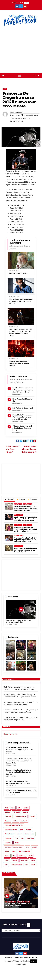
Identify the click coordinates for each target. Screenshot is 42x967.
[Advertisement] (21, 48)
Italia (26, 834)
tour (6, 864)
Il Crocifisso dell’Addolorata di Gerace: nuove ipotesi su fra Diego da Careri (25, 550)
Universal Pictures (16, 864)
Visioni (27, 901)
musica (34, 847)
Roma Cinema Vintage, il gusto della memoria (29, 449)
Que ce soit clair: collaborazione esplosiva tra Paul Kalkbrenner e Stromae (18, 772)
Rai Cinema (22, 856)
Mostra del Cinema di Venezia (13, 847)
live (22, 838)
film (21, 829)
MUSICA (16, 545)
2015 (12, 807)
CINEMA (16, 514)
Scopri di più (21, 964)
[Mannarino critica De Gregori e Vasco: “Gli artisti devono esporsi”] (21, 286)
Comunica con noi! (10, 734)
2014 (6, 807)
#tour (21, 121)
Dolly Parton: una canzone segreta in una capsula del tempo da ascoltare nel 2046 (25, 508)
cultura (16, 821)
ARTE (15, 504)
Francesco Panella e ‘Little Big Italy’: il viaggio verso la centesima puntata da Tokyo (25, 539)
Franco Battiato (9, 834)
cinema (25, 812)
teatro (33, 860)
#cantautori (27, 115)
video (33, 864)
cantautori (16, 812)
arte (19, 807)
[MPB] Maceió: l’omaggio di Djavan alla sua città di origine (21, 791)
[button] (35, 75)
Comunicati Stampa (20, 816)
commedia (8, 816)
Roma (6, 860)
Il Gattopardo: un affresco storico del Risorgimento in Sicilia (18, 904)
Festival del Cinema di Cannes (14, 825)
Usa (26, 864)
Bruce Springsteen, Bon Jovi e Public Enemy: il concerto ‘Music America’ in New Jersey (20, 332)
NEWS (24, 504)
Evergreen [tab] (21, 499)
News (4, 88)
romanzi (14, 860)
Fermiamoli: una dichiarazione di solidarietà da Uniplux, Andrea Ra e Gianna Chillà (19, 761)
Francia (28, 829)
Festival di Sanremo (11, 829)
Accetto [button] (34, 961)
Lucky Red (8, 842)
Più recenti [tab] (9, 499)
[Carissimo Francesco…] (21, 260)
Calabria (7, 812)
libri (16, 838)
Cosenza (7, 821)
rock (30, 856)
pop (14, 856)
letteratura (8, 838)
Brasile (26, 807)
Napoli (7, 851)
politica (7, 856)
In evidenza (20, 901)
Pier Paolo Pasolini (24, 851)
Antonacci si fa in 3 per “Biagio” (12, 449)
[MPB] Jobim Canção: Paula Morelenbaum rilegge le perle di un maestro (19, 750)
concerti (32, 816)
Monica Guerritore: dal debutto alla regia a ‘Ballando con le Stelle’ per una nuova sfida (25, 519)
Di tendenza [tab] (32, 499)
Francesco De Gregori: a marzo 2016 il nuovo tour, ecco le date (19, 621)
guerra (20, 834)
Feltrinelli (24, 821)
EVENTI (20, 504)
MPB (27, 847)
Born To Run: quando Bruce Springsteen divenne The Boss (18, 782)
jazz (33, 834)
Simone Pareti (17, 112)
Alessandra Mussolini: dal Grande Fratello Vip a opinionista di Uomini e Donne (25, 529)
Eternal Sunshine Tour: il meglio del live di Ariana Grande (19, 363)
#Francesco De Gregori (17, 118)
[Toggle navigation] (19, 75)
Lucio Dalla (30, 838)
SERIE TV (29, 504)
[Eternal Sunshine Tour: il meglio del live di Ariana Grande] (21, 348)
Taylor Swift (24, 860)
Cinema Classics (10, 901)
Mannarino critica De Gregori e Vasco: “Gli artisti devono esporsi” (20, 301)
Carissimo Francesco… (18, 273)
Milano (17, 842)
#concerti (35, 115)
